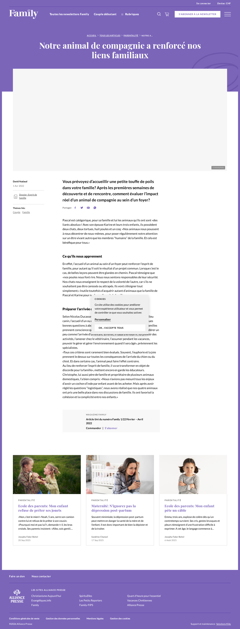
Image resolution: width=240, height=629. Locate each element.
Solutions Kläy (223, 624)
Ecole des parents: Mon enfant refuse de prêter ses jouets (43, 507)
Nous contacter (41, 576)
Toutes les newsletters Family (69, 14)
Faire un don (17, 576)
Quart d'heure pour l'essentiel (144, 595)
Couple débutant (105, 14)
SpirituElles (85, 595)
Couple (16, 212)
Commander (93, 428)
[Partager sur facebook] (75, 208)
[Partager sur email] (88, 208)
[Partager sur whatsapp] (95, 208)
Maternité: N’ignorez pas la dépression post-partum (113, 507)
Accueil (91, 35)
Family (35, 604)
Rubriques (132, 14)
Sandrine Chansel (99, 536)
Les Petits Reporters (90, 600)
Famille (26, 212)
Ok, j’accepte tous (111, 327)
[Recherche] (159, 14)
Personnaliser (103, 319)
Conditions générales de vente (24, 618)
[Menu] (227, 14)
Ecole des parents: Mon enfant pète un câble (189, 507)
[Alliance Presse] (17, 603)
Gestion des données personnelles (63, 618)
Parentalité (131, 35)
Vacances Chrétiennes (139, 600)
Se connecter (203, 3)
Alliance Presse (135, 604)
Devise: (224, 3)
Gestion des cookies (120, 618)
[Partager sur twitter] (82, 208)
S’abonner (111, 428)
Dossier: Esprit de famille (28, 196)
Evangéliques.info (41, 600)
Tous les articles (110, 35)
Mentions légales (95, 618)
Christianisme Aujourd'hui (46, 595)
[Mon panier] (166, 14)
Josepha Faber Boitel (28, 536)
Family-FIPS (86, 604)
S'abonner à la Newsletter (197, 14)
